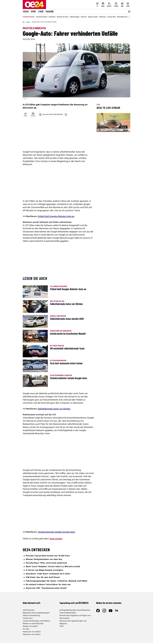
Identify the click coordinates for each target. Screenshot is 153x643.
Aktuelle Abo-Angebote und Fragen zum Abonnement (75, 617)
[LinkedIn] (117, 610)
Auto (28, 22)
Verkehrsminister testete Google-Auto (56, 532)
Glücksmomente (41, 17)
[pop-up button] (123, 128)
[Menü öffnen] (129, 11)
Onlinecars (102, 17)
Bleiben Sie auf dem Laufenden (108, 603)
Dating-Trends (93, 17)
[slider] (108, 128)
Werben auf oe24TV (30, 626)
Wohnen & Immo (62, 17)
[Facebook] (98, 610)
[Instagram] (104, 610)
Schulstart (52, 17)
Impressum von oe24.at (32, 631)
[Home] (24, 22)
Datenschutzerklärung (31, 615)
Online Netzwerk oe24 (31, 603)
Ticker (26, 11)
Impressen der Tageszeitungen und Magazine (72, 622)
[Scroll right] (129, 17)
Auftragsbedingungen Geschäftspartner (74, 610)
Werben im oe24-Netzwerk (33, 623)
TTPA (61, 626)
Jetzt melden (56, 538)
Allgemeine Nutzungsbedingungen (36, 612)
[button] (100, 128)
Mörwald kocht (122, 17)
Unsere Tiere (111, 17)
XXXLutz (84, 17)
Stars (40, 11)
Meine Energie (74, 17)
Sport (33, 11)
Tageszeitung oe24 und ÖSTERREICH (73, 603)
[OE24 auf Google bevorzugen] (66, 114)
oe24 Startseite (28, 610)
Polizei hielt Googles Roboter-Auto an (56, 216)
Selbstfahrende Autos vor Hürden (54, 409)
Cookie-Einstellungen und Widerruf (36, 621)
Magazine (50, 11)
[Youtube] (110, 610)
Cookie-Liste (27, 618)
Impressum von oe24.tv (32, 634)
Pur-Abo (26, 629)
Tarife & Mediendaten (67, 612)
